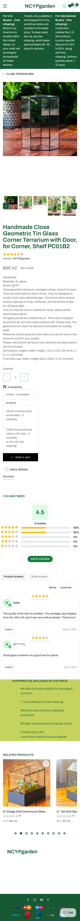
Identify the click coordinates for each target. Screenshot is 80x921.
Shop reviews (39, 576)
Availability (15, 387)
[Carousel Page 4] (32, 833)
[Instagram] (34, 899)
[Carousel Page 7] (48, 833)
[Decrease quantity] (7, 377)
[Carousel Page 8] (53, 833)
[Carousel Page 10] (64, 833)
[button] (40, 254)
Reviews (8, 476)
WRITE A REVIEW (40, 559)
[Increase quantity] (24, 377)
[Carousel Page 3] (26, 833)
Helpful (9, 629)
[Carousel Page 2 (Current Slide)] (21, 833)
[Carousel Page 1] (15, 833)
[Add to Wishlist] (45, 763)
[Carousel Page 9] (59, 833)
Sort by (52, 587)
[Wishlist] (70, 6)
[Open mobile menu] (5, 6)
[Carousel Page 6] (43, 833)
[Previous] (6, 206)
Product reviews (13, 576)
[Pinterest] (48, 899)
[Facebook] (27, 899)
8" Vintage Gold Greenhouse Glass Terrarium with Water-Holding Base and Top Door (24, 812)
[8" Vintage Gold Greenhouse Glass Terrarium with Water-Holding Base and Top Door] (26, 783)
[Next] (74, 206)
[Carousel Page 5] (37, 833)
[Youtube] (41, 899)
